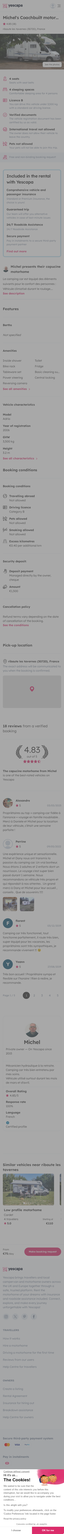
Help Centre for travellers (20, 1366)
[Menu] (56, 6)
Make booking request (43, 1251)
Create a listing (13, 1389)
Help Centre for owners (18, 1417)
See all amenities (15, 389)
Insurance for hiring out (18, 1403)
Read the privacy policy (15, 1519)
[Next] (50, 1189)
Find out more (16, 251)
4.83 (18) (11, 23)
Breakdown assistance (18, 1410)
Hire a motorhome (15, 1345)
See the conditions (16, 625)
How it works (11, 1338)
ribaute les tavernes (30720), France (24, 29)
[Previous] (7, 1189)
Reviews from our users (18, 1359)
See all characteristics (19, 458)
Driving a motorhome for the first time (28, 1352)
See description (14, 293)
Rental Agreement (15, 1396)
